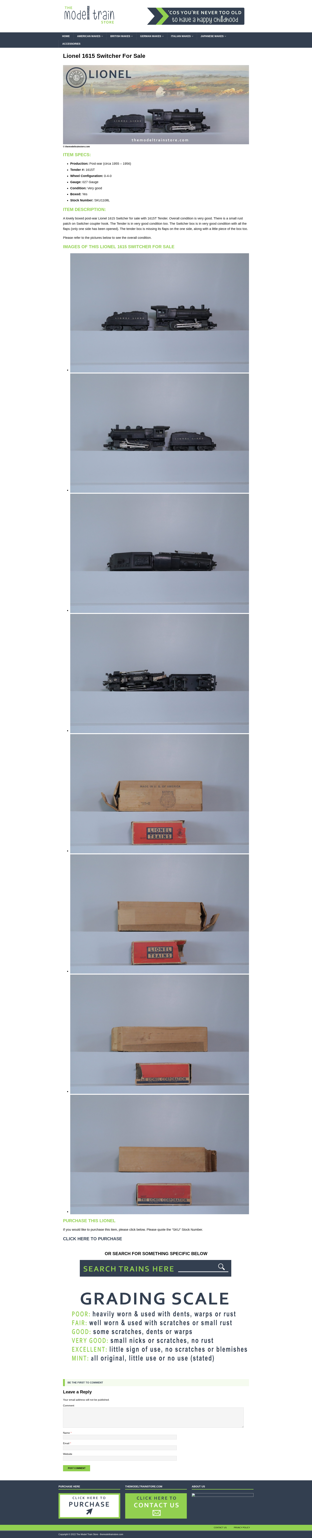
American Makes (88, 36)
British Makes (120, 36)
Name (67, 1432)
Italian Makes (181, 36)
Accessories (71, 43)
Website (67, 1453)
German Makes (150, 36)
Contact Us (220, 1527)
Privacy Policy (242, 1527)
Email (66, 1443)
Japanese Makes (212, 36)
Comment (68, 1405)
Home (66, 36)
